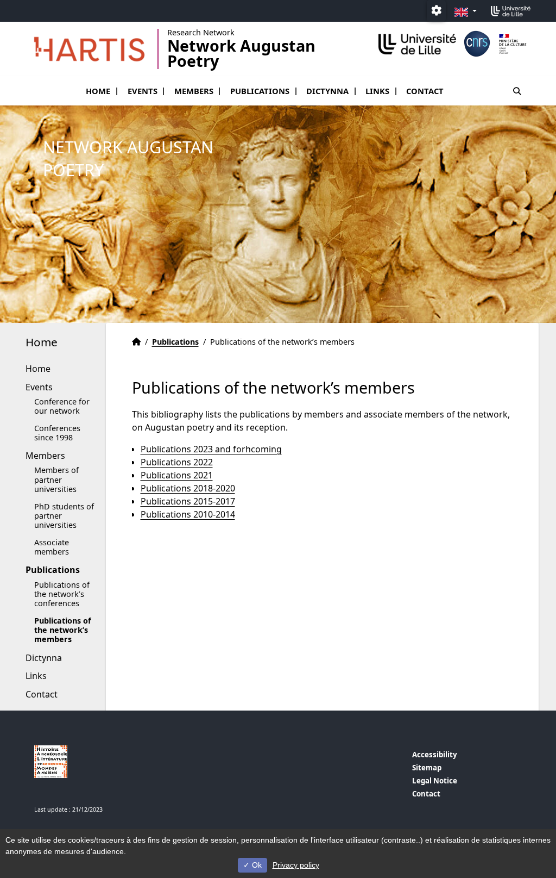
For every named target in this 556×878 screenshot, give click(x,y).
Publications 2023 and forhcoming (211, 449)
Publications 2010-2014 (188, 514)
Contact (425, 90)
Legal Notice (434, 781)
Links (377, 90)
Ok (256, 865)
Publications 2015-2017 (188, 501)
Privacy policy (296, 865)
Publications (259, 90)
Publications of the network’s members (62, 630)
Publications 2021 (177, 475)
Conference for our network (62, 406)
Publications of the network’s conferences (62, 594)
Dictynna (327, 90)
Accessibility (434, 754)
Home (98, 90)
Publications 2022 (177, 462)
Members (193, 90)
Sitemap (426, 768)
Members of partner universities (56, 479)
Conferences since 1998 (57, 433)
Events (142, 90)
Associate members (51, 547)
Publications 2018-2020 (188, 488)
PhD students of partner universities (64, 516)
